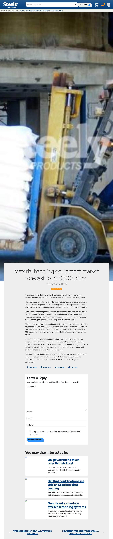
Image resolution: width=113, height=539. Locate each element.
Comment (31, 386)
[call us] (103, 4)
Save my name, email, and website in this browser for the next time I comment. (55, 432)
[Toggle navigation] (108, 5)
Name (30, 412)
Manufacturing (13, 10)
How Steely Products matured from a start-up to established (80, 532)
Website (30, 425)
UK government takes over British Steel (63, 461)
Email (29, 418)
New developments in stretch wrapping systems (67, 505)
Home (3, 10)
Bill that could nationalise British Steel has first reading (66, 484)
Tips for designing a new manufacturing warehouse (32, 532)
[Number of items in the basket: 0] (96, 5)
